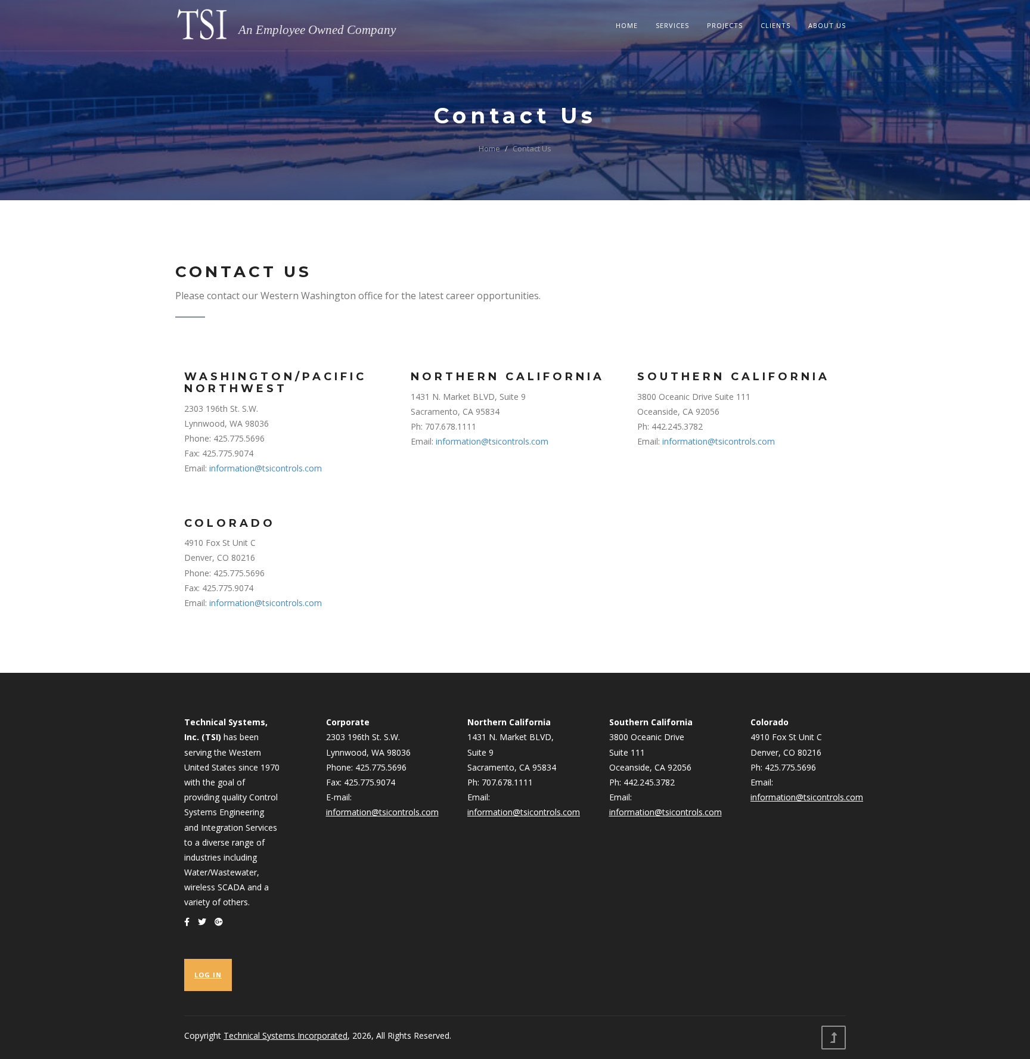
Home (627, 25)
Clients (775, 25)
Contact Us (532, 148)
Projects (725, 25)
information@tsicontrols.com (265, 468)
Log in (208, 974)
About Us (827, 25)
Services (672, 25)
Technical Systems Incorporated (286, 1035)
